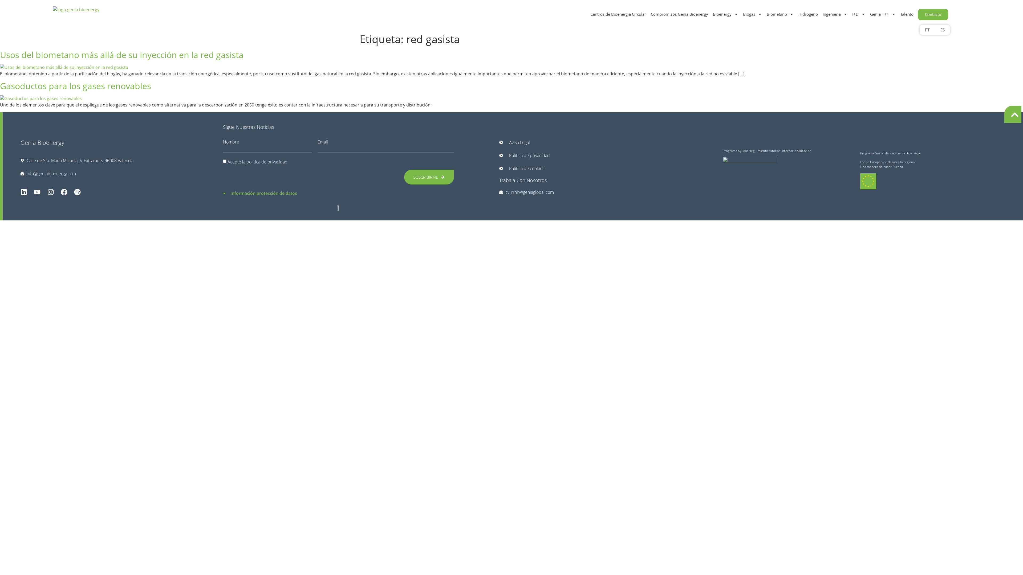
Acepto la (257, 162)
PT (927, 29)
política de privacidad (266, 162)
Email (323, 142)
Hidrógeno (808, 14)
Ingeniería (832, 14)
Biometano (777, 14)
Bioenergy (722, 14)
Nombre (231, 142)
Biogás (749, 14)
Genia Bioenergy (42, 142)
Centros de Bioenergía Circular (618, 14)
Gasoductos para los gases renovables (75, 86)
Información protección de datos (263, 193)
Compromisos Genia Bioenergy (679, 14)
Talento (907, 14)
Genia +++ (879, 14)
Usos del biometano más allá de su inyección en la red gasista (121, 54)
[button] (339, 190)
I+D (855, 14)
